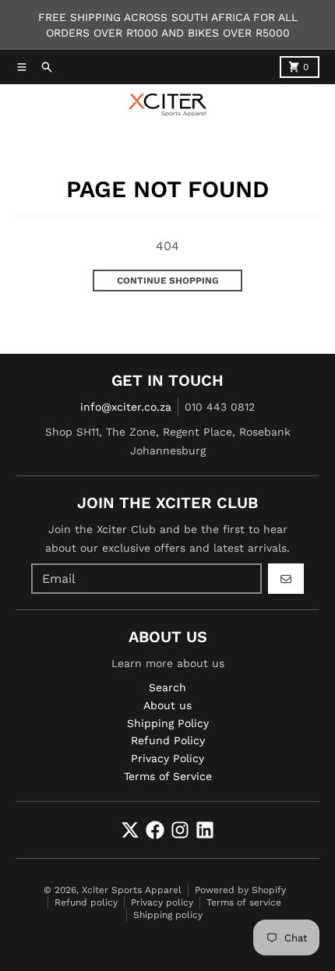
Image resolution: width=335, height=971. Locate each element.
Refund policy (86, 902)
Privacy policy (162, 902)
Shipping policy (168, 914)
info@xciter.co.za (125, 407)
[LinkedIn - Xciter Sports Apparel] (205, 830)
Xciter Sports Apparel (132, 889)
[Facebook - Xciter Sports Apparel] (155, 830)
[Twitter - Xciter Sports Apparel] (130, 830)
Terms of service (243, 902)
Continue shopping (168, 280)
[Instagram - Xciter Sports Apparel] (180, 830)
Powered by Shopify (240, 889)
